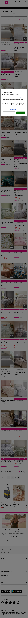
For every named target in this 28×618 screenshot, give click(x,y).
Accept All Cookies (20, 112)
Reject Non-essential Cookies (9, 112)
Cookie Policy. (18, 97)
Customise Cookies (13, 109)
